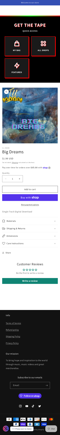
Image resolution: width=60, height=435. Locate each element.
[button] (30, 221)
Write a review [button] (30, 280)
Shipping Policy (13, 336)
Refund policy (12, 329)
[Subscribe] (46, 385)
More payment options (30, 204)
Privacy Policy (12, 343)
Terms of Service (13, 323)
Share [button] (8, 252)
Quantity (5, 173)
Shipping (15, 162)
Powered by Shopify (36, 430)
